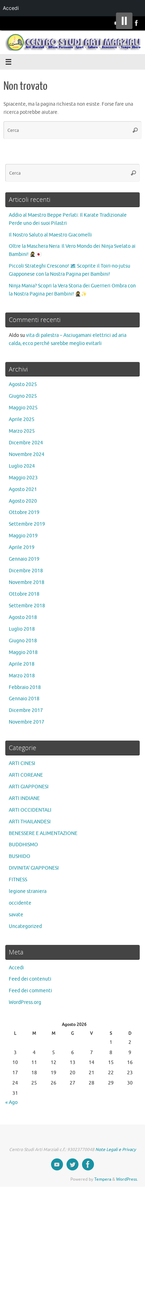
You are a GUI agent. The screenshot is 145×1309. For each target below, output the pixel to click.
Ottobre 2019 (24, 512)
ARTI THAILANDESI (30, 822)
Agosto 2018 (23, 617)
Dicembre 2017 (26, 710)
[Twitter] (72, 1164)
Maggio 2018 (23, 652)
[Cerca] (135, 130)
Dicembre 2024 (26, 443)
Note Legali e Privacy (115, 1149)
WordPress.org (25, 1002)
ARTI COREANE (26, 775)
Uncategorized (25, 926)
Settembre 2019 (27, 524)
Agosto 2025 (23, 384)
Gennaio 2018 (24, 699)
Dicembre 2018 (26, 571)
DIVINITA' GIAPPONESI (34, 868)
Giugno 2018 (23, 641)
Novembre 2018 (26, 582)
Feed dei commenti (30, 991)
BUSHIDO (19, 856)
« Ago (11, 1102)
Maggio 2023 (23, 478)
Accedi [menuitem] (11, 8)
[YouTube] (57, 1164)
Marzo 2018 (22, 676)
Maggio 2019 (23, 536)
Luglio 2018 (22, 629)
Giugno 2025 (23, 396)
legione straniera (27, 891)
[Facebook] (136, 23)
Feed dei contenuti (30, 979)
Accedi (16, 968)
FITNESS (18, 880)
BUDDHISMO (23, 845)
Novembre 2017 (26, 722)
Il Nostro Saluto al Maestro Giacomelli (50, 235)
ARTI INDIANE (24, 798)
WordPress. (127, 1179)
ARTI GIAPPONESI (29, 787)
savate (16, 915)
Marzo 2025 (22, 431)
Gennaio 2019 (24, 559)
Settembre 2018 (27, 606)
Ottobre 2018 (24, 594)
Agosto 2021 (23, 489)
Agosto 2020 (23, 501)
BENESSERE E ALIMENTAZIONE (43, 833)
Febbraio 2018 (25, 687)
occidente (20, 903)
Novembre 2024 (26, 454)
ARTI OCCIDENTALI (30, 810)
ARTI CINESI (22, 763)
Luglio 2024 (22, 466)
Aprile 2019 (21, 547)
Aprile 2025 (21, 419)
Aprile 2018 (21, 664)
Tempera (102, 1179)
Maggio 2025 (23, 408)
